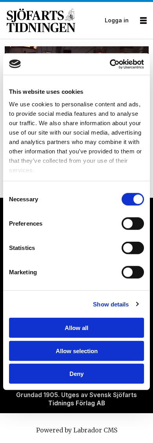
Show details (111, 304)
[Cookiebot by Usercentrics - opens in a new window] (110, 64)
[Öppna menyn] (143, 20)
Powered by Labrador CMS (76, 430)
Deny (76, 373)
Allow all (76, 328)
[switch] (133, 223)
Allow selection (77, 350)
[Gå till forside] (53, 20)
